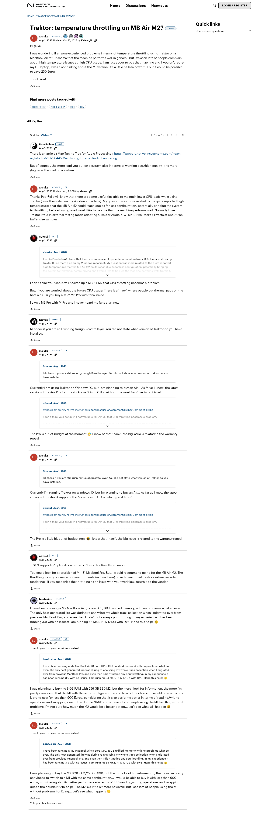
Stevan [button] (43, 319)
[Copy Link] (95, 40)
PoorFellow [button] (46, 144)
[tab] (34, 121)
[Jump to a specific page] (182, 135)
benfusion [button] (45, 599)
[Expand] (108, 275)
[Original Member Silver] (71, 36)
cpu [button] (82, 106)
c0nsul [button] (43, 236)
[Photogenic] (65, 36)
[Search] (214, 5)
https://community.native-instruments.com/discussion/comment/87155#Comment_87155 (98, 409)
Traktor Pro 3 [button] (39, 106)
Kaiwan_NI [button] (86, 40)
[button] (34, 38)
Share (35, 86)
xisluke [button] (43, 36)
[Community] (46, 5)
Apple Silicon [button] (58, 106)
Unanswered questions (223, 31)
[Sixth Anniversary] (76, 36)
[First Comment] (81, 36)
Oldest (45, 135)
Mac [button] (72, 106)
